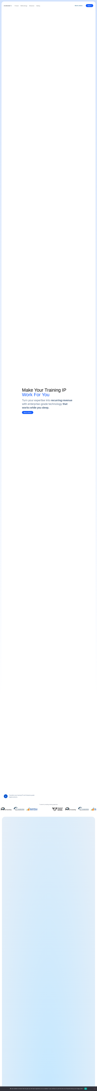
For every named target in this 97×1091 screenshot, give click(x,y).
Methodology (24, 5)
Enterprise (31, 5)
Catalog (38, 5)
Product (17, 5)
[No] (94, 1088)
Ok (85, 1088)
